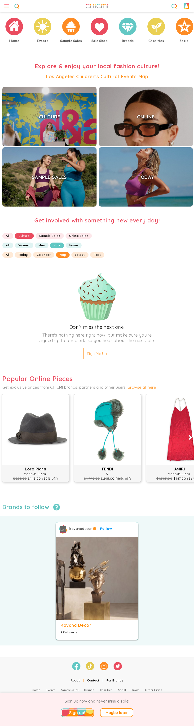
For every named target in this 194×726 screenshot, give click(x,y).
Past (97, 255)
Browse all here (142, 387)
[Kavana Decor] (97, 578)
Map (63, 255)
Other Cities (153, 690)
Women (24, 245)
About (75, 680)
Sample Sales (49, 236)
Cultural (24, 236)
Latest (80, 255)
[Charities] (156, 27)
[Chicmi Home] (14, 27)
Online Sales (78, 236)
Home (73, 245)
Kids (57, 245)
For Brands (114, 680)
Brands (89, 690)
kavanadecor (81, 529)
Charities (106, 690)
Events (50, 690)
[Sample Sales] (71, 27)
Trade (136, 690)
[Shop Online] (99, 27)
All (8, 236)
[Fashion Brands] (128, 27)
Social (122, 690)
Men (42, 245)
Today (23, 255)
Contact (93, 680)
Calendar (44, 255)
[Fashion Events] (42, 27)
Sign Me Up (97, 353)
